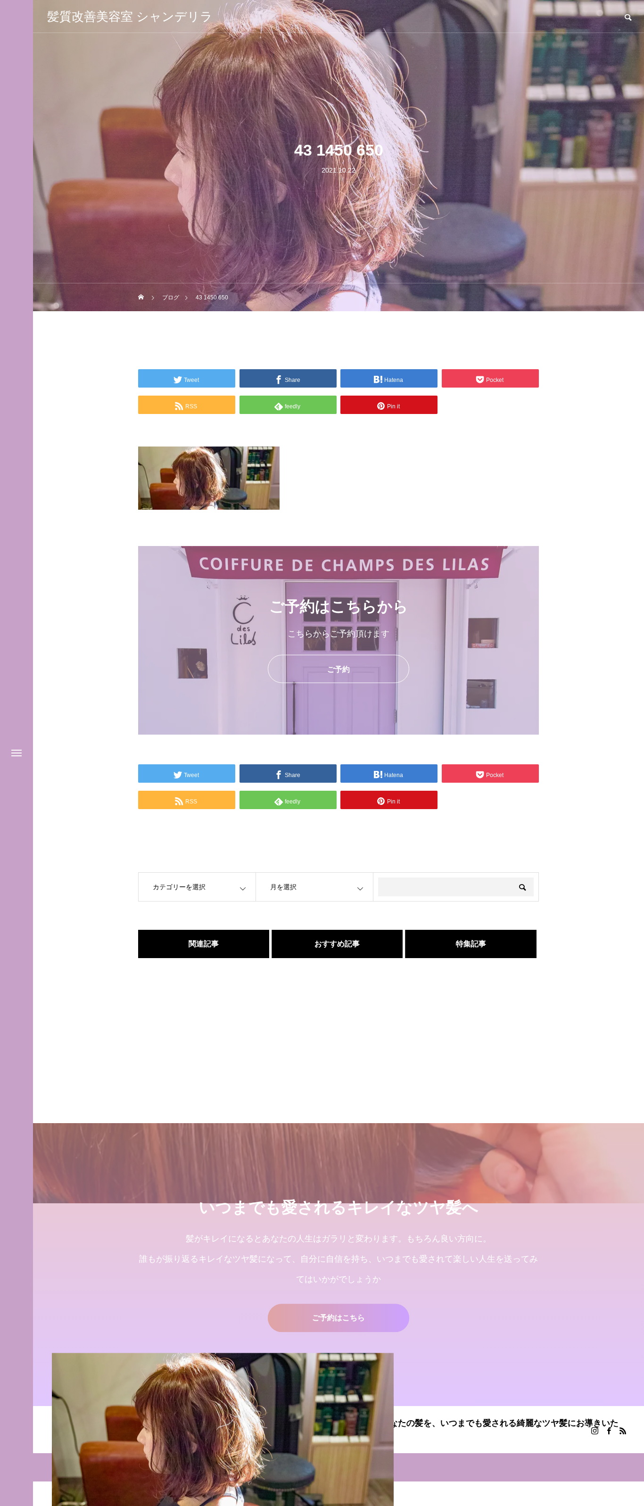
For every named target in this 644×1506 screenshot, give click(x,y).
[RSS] (622, 1430)
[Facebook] (608, 1430)
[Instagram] (594, 1430)
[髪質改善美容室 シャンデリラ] (223, 1429)
